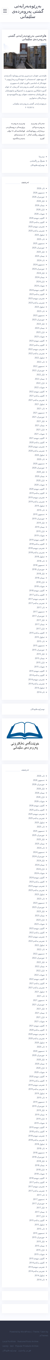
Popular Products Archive (26, 1346)
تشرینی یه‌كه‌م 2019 (36, 501)
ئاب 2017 (41, 607)
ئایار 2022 (41, 374)
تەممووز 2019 (39, 514)
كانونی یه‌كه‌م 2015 (37, 632)
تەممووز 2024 (39, 264)
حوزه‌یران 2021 (38, 417)
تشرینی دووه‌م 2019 (36, 497)
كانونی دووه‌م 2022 (37, 391)
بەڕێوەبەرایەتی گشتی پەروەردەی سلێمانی (28, 11)
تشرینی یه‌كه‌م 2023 (36, 302)
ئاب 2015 (41, 641)
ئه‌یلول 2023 (40, 307)
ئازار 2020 (40, 480)
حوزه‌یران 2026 (38, 196)
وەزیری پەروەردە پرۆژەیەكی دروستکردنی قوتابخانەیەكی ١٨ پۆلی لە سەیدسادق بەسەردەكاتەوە (15, 131)
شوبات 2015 (39, 666)
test (12, 1346)
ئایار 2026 (41, 201)
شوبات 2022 (39, 387)
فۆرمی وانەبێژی (24, 1350)
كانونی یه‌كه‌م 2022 (37, 345)
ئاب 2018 (41, 561)
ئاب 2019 (41, 510)
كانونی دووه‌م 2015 (37, 671)
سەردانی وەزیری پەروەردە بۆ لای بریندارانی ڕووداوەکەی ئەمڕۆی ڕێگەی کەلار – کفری (35, 131)
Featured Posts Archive (27, 1341)
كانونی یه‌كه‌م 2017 (37, 594)
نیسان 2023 (40, 328)
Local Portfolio (9, 1341)
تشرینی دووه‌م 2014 (36, 679)
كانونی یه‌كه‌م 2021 (37, 395)
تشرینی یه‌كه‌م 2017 (36, 603)
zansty (5, 1346)
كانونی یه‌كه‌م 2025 (37, 222)
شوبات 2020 (39, 484)
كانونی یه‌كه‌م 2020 (37, 442)
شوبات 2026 (39, 213)
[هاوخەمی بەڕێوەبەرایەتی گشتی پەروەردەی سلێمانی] (25, 56)
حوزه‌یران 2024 (38, 268)
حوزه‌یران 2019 (38, 518)
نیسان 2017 (40, 624)
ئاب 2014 (41, 692)
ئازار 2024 (40, 281)
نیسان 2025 (40, 256)
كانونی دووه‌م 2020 (37, 489)
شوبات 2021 (39, 434)
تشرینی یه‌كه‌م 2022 (36, 353)
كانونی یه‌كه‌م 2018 (37, 544)
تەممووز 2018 (39, 565)
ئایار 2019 (41, 522)
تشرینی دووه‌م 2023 (36, 298)
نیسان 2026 (40, 205)
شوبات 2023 (39, 336)
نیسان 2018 (40, 577)
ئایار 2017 (41, 620)
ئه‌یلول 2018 (40, 556)
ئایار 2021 (41, 421)
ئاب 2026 (41, 188)
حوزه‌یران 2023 (38, 319)
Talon (43, 1331)
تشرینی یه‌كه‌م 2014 (36, 683)
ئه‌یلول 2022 (40, 357)
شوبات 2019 (39, 535)
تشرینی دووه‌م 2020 (36, 446)
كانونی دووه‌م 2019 (37, 539)
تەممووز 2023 (39, 315)
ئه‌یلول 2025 (40, 234)
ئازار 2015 (40, 662)
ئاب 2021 (41, 408)
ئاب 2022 (41, 362)
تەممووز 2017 (39, 611)
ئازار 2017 (40, 628)
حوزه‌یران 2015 (38, 649)
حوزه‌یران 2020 (38, 467)
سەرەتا (42, 156)
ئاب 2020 (41, 459)
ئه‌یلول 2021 (40, 404)
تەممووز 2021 (39, 412)
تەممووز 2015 (39, 645)
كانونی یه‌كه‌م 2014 (37, 675)
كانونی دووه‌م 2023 (37, 340)
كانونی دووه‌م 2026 (37, 218)
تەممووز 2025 (39, 243)
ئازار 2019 (40, 531)
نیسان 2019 (40, 527)
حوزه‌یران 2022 (38, 370)
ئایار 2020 (41, 472)
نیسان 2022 (40, 379)
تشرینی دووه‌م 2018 (36, 548)
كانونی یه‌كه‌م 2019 (37, 493)
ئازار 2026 (40, 209)
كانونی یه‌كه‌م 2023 (37, 294)
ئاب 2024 (41, 260)
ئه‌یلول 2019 (40, 505)
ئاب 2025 (41, 239)
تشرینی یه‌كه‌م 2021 (36, 400)
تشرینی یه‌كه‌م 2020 (36, 450)
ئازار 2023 (40, 332)
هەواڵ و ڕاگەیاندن (37, 161)
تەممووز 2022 (39, 366)
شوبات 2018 (39, 586)
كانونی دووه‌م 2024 (37, 290)
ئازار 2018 (40, 582)
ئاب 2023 (41, 311)
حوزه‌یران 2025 (38, 247)
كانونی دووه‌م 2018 (37, 590)
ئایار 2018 (41, 573)
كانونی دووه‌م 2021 (37, 438)
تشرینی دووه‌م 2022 (36, 349)
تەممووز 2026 (39, 192)
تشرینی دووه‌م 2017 (36, 599)
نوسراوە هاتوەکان (37, 165)
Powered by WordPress (20, 1331)
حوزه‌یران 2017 (38, 616)
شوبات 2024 (39, 285)
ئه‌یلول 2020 (40, 455)
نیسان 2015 (40, 658)
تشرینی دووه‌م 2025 (36, 226)
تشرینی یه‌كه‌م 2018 (36, 552)
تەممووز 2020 (39, 463)
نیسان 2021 (40, 425)
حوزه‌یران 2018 (38, 569)
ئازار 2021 (40, 429)
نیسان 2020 (40, 476)
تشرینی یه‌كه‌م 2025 (36, 230)
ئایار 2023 (41, 323)
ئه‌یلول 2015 (40, 637)
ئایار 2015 (41, 654)
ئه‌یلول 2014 (40, 687)
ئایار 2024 (41, 273)
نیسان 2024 (40, 277)
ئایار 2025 (41, 251)
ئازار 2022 (40, 383)
